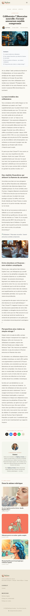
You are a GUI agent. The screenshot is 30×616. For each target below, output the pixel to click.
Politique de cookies (6, 601)
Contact (3, 588)
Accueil (9, 9)
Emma (15, 454)
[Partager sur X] (6, 434)
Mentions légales (6, 596)
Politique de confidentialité (8, 598)
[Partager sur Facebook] (11, 434)
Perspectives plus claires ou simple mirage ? (15, 64)
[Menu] (26, 2)
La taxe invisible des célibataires (12, 54)
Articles (15, 9)
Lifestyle (20, 9)
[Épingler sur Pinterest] (15, 434)
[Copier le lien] (23, 434)
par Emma (7, 27)
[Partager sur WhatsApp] (19, 434)
